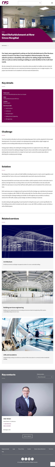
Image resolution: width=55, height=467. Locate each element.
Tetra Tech (51, 449)
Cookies (29, 449)
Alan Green (7, 419)
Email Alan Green (7, 425)
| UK (9, 429)
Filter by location (40, 374)
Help (3, 451)
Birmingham (6, 429)
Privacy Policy (21, 449)
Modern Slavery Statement (39, 449)
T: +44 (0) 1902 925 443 (7, 423)
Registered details (5, 449)
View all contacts (27, 436)
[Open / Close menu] (52, 2)
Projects (3, 31)
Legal (14, 449)
